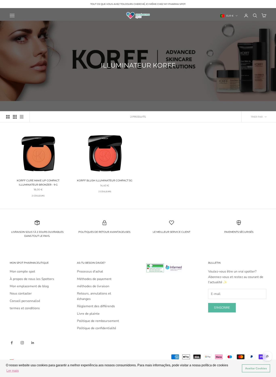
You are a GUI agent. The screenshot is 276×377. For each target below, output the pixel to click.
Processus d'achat (90, 271)
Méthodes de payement (94, 279)
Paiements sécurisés (238, 231)
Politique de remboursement (98, 321)
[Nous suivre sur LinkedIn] (33, 343)
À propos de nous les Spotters (32, 279)
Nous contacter (21, 293)
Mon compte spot (22, 271)
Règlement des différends (96, 306)
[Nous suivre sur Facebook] (12, 343)
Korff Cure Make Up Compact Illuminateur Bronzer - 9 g (38, 182)
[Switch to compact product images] (21, 116)
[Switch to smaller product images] (15, 116)
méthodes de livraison (93, 286)
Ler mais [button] (12, 370)
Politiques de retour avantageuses (104, 231)
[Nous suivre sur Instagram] (22, 343)
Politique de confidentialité (96, 328)
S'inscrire (222, 308)
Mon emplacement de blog (29, 286)
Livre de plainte (88, 313)
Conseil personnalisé (25, 301)
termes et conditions (25, 308)
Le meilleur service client (171, 231)
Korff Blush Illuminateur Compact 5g (104, 180)
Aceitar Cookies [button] (256, 368)
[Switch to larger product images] (8, 116)
